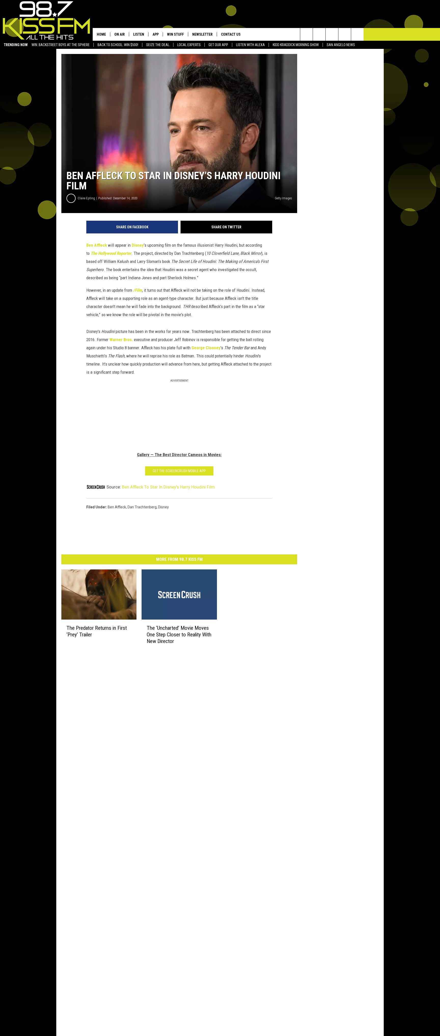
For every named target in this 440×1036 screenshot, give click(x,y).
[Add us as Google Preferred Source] (319, 34)
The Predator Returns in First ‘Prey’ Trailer (96, 631)
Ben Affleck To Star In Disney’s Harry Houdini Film (168, 486)
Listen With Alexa (250, 45)
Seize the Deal (157, 45)
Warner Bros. (121, 339)
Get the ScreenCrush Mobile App (179, 471)
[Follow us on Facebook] (332, 34)
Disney (138, 245)
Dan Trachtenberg (142, 507)
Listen (138, 34)
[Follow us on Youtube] (357, 34)
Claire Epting (86, 198)
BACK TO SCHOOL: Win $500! (118, 45)
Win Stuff (175, 34)
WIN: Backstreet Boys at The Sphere (61, 45)
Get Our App (218, 45)
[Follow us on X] (344, 34)
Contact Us (231, 34)
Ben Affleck (96, 245)
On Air (119, 34)
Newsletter (202, 34)
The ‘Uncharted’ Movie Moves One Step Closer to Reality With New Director (179, 634)
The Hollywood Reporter (111, 253)
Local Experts (189, 45)
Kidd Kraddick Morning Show (296, 45)
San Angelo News (341, 45)
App (156, 34)
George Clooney (206, 347)
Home (101, 34)
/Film (137, 290)
